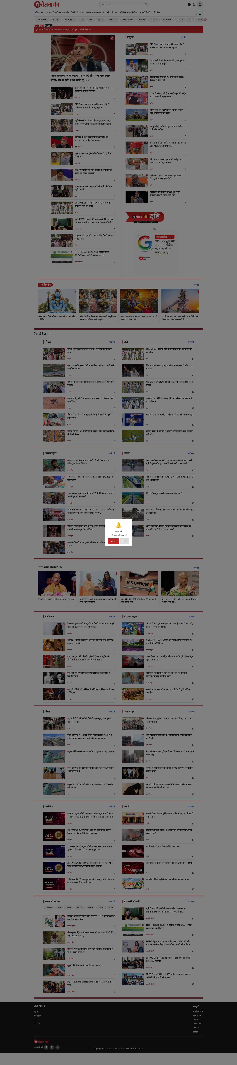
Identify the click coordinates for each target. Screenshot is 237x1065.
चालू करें (113, 541)
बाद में (125, 541)
